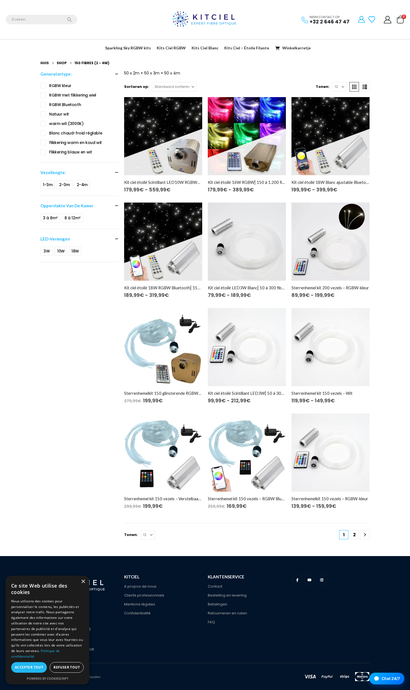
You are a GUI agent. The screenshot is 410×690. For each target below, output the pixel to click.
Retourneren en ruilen (227, 613)
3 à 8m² (50, 218)
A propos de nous (140, 586)
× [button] (83, 582)
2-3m (64, 184)
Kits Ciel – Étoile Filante (246, 47)
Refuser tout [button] (67, 667)
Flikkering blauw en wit (70, 152)
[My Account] (362, 19)
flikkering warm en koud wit (75, 142)
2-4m (82, 184)
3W (47, 251)
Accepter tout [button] (29, 667)
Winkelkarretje (296, 47)
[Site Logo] (205, 19)
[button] (354, 87)
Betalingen (217, 604)
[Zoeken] (69, 19)
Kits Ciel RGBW (171, 47)
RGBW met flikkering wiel (72, 95)
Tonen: (322, 86)
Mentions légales (139, 604)
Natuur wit (59, 114)
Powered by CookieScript (47, 678)
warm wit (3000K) (66, 123)
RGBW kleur (60, 85)
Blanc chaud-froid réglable (75, 133)
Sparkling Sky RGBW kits (128, 47)
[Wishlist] (372, 19)
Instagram (322, 579)
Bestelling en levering (227, 595)
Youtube (309, 579)
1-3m (47, 184)
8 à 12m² (72, 218)
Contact (215, 586)
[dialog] (47, 630)
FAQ (211, 622)
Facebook (297, 579)
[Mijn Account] (387, 19)
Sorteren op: (136, 86)
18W (75, 251)
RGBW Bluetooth (65, 104)
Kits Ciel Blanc (205, 47)
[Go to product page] (163, 136)
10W (61, 251)
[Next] (365, 534)
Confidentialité (137, 613)
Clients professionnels (144, 595)
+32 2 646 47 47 (329, 21)
